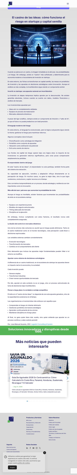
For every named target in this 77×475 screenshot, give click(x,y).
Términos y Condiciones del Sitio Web (57, 434)
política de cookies (24, 463)
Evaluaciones (29, 425)
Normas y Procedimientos (33, 431)
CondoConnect (30, 434)
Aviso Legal (52, 427)
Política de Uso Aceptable (55, 429)
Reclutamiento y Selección (33, 422)
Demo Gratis (52, 439)
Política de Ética (53, 431)
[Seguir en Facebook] (30, 448)
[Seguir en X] (40, 448)
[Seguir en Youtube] (33, 448)
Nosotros (51, 420)
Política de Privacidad (54, 422)
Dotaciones (29, 429)
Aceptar (12, 467)
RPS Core (28, 420)
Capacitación (29, 427)
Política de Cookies (54, 424)
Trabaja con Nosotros (54, 437)
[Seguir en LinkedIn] (27, 448)
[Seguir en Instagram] (36, 448)
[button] (27, 401)
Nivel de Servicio (11, 447)
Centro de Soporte (11, 449)
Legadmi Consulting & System (41, 324)
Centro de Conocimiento (13, 451)
